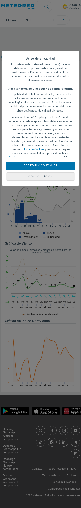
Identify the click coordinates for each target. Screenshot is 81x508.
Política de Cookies (32, 149)
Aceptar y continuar (40, 165)
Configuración (40, 176)
